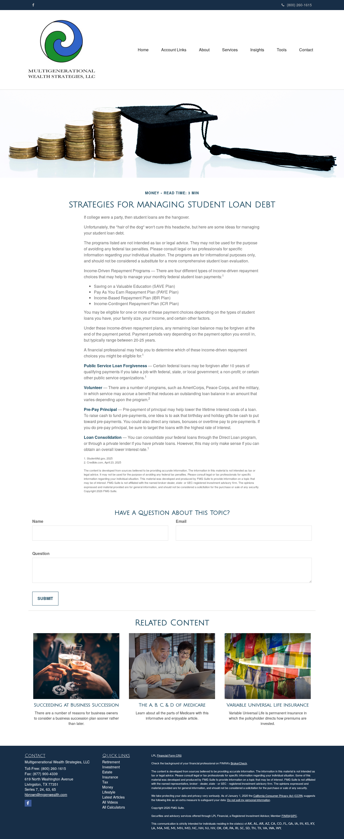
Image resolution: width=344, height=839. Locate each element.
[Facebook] (33, 4)
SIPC (294, 816)
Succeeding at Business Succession (76, 705)
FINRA (286, 816)
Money (107, 786)
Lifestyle (108, 792)
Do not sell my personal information (248, 800)
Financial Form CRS (169, 755)
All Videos (110, 802)
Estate (107, 771)
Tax (105, 781)
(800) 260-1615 (299, 4)
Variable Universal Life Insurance (268, 705)
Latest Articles (113, 797)
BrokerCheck (239, 763)
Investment (111, 766)
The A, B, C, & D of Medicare (172, 705)
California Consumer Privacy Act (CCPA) (278, 796)
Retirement (111, 761)
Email (181, 521)
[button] (174, 49)
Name (37, 521)
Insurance (110, 776)
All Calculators (113, 807)
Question (41, 553)
